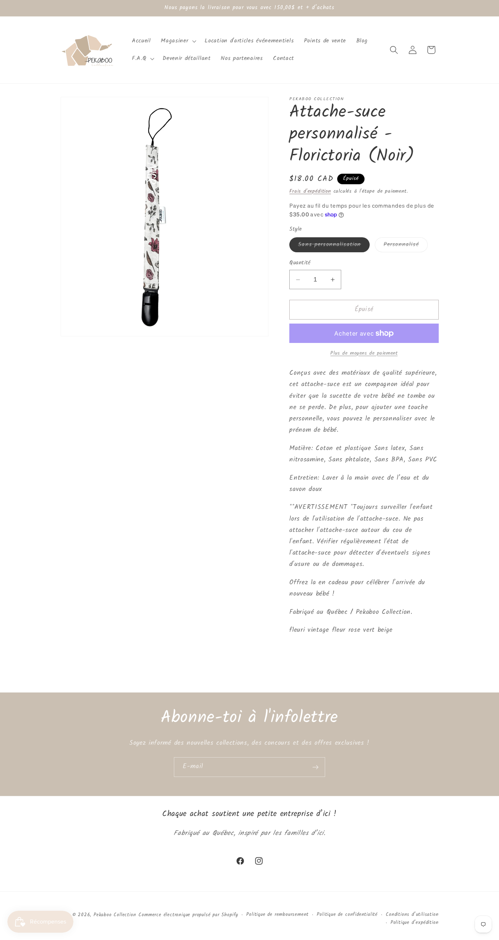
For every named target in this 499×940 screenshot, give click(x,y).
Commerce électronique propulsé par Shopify (188, 914)
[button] (178, 41)
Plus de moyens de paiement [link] (363, 353)
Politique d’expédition (415, 922)
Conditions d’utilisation (412, 914)
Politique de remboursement (277, 914)
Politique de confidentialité (347, 914)
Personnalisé (406, 245)
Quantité (300, 263)
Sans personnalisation (334, 245)
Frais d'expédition (310, 191)
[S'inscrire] (315, 767)
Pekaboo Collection (115, 914)
